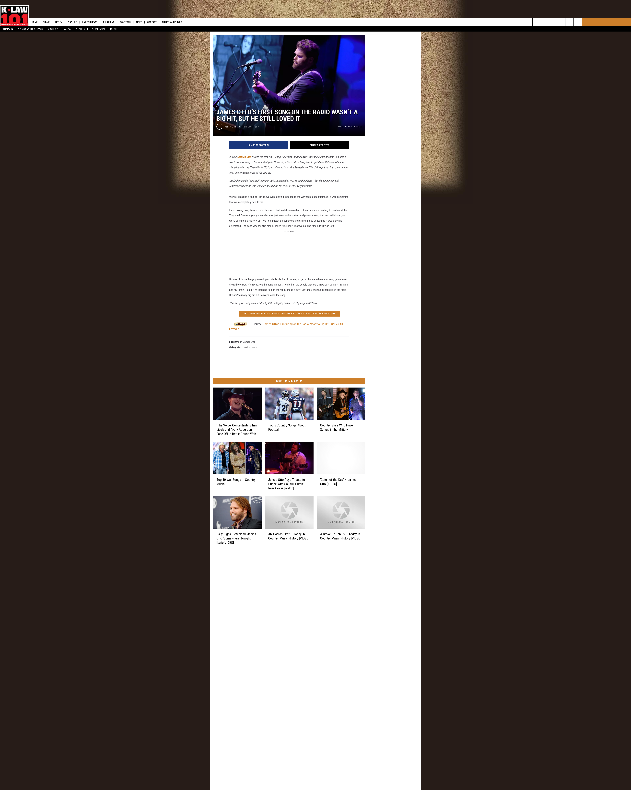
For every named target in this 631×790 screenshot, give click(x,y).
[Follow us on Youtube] (569, 22)
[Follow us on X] (578, 22)
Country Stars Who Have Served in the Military (336, 427)
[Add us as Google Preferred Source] (545, 22)
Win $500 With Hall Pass (30, 29)
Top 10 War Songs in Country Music (236, 482)
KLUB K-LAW (109, 22)
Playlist (72, 22)
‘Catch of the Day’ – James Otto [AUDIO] (338, 482)
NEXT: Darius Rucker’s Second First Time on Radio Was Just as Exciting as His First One (289, 313)
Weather (80, 29)
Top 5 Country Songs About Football (286, 427)
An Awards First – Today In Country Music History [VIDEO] (288, 536)
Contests (125, 22)
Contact (152, 22)
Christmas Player (172, 22)
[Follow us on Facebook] (553, 22)
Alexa (67, 29)
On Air (46, 22)
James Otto (244, 157)
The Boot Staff (230, 127)
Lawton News (89, 22)
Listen (58, 22)
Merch (113, 29)
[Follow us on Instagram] (561, 22)
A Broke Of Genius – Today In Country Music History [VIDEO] (340, 536)
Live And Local (97, 29)
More (139, 22)
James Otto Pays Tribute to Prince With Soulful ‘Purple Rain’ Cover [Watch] (286, 484)
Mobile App (53, 29)
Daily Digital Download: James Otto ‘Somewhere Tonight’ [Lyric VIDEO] (236, 538)
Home (34, 22)
